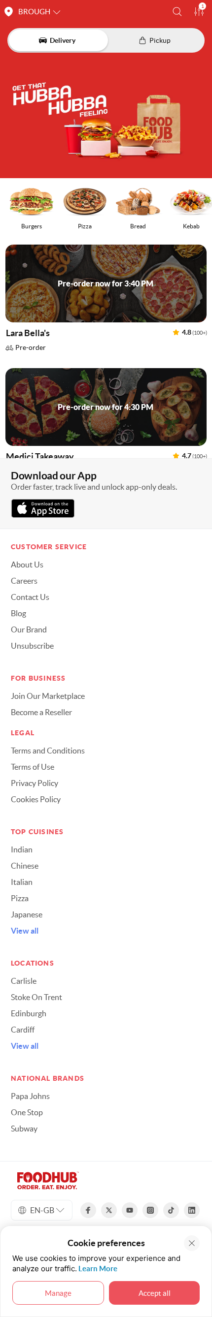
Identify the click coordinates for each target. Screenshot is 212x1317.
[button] (177, 11)
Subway (24, 1128)
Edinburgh (28, 1013)
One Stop (27, 1112)
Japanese (26, 914)
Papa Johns (30, 1096)
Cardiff (23, 1029)
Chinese (24, 865)
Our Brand (29, 629)
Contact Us (30, 597)
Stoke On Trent (36, 997)
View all (24, 930)
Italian (22, 882)
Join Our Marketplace (48, 695)
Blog (18, 613)
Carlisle (23, 980)
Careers (24, 580)
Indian (22, 849)
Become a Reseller (41, 712)
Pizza (20, 898)
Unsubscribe (32, 645)
